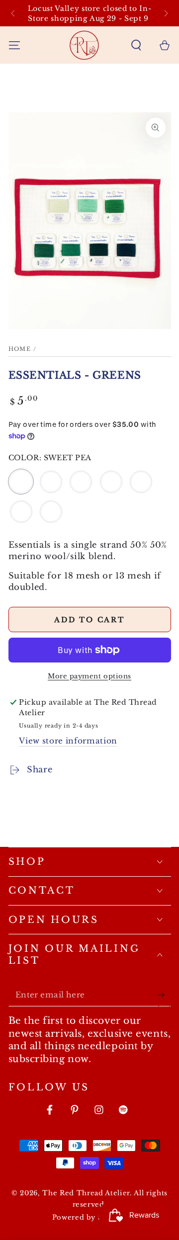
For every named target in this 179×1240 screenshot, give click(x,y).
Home (19, 348)
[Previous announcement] (12, 13)
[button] (136, 45)
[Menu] (14, 45)
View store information (68, 740)
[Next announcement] (166, 13)
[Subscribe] (164, 995)
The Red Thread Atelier (86, 1193)
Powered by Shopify (89, 1217)
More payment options (89, 676)
